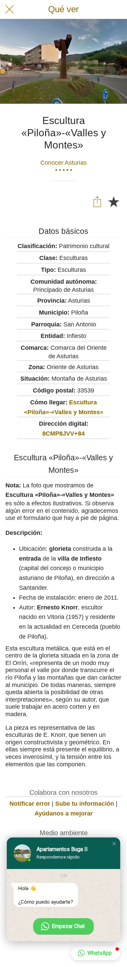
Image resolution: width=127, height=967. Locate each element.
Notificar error (29, 803)
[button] (114, 843)
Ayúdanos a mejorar (64, 813)
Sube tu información (84, 803)
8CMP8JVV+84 (63, 433)
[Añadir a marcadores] (113, 201)
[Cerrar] (9, 9)
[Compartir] (97, 201)
